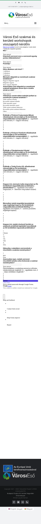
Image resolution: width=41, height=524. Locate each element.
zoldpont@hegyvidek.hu (26, 6)
